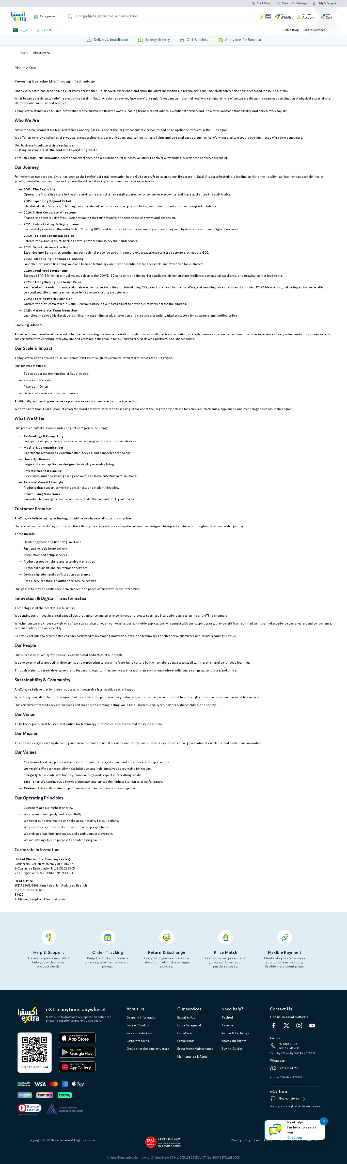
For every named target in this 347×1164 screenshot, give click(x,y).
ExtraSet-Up (186, 1017)
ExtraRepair (185, 1041)
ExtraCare (184, 1033)
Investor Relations (139, 1033)
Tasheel (227, 1017)
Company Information (141, 1017)
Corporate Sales (138, 1041)
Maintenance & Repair (193, 1056)
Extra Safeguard (189, 1025)
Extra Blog (291, 30)
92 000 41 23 (288, 1044)
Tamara (227, 1025)
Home (24, 53)
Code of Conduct (138, 1025)
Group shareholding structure (148, 1049)
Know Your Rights (234, 1041)
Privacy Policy (241, 1140)
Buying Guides (232, 1049)
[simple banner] (18, 16)
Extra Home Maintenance (195, 1049)
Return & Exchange (235, 1033)
